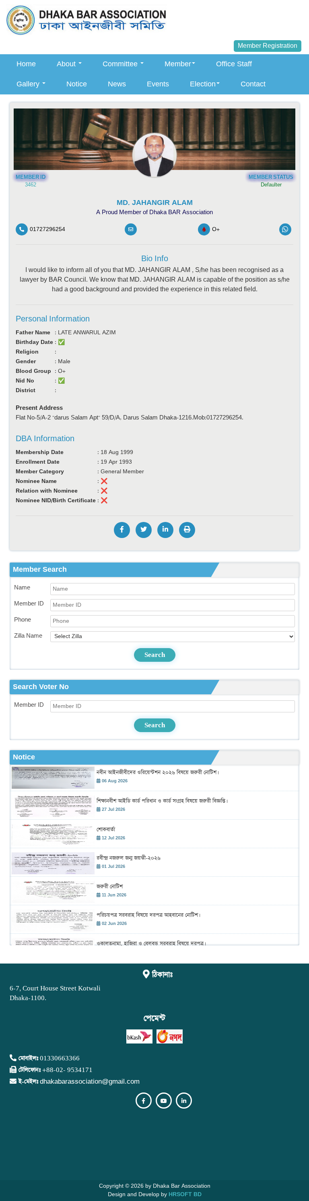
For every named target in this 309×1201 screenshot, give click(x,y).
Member (178, 64)
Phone (22, 619)
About (67, 64)
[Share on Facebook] (122, 530)
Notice (76, 84)
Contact (253, 84)
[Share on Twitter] (144, 530)
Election (203, 84)
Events (158, 84)
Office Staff (234, 64)
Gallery (28, 84)
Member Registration (267, 46)
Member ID (29, 603)
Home (26, 64)
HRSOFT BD (185, 1194)
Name (22, 587)
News (117, 84)
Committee (121, 64)
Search (154, 655)
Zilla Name (28, 635)
